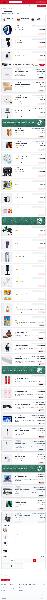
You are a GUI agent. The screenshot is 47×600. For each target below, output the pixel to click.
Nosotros (11, 584)
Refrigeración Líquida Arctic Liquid (22, 404)
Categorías (5, 5)
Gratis (32, 5)
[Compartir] (19, 34)
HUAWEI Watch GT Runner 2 (21, 27)
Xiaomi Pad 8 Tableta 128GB (21, 143)
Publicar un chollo (6, 580)
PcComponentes (42, 404)
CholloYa (43, 29)
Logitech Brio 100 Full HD (20, 456)
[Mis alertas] (39, 2)
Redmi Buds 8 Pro (18, 280)
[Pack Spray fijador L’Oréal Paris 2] (7, 380)
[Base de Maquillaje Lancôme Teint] (7, 432)
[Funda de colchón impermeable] (7, 360)
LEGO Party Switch (19, 319)
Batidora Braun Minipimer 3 (21, 443)
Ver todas (43, 556)
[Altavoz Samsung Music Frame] (7, 56)
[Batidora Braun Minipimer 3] (7, 445)
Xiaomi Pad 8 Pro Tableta (20, 502)
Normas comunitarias (23, 585)
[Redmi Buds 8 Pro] (7, 282)
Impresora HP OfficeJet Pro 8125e (22, 489)
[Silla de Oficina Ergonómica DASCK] (7, 113)
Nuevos (11, 8)
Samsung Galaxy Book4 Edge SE (22, 476)
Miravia (43, 306)
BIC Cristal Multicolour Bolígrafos (22, 293)
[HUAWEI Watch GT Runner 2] (7, 30)
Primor (43, 430)
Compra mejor (13, 5)
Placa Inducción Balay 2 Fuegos (21, 40)
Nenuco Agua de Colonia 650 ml (21, 156)
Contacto (12, 588)
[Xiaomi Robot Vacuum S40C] (7, 100)
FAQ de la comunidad (23, 584)
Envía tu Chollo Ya (42, 5)
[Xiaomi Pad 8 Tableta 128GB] (7, 146)
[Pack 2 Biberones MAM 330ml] (7, 393)
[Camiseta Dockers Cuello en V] (7, 347)
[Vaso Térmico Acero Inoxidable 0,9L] (7, 244)
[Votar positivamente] (20, 26)
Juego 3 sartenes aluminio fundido (22, 515)
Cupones (20, 5)
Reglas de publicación (32, 588)
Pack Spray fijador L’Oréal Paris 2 (22, 378)
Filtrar (44, 8)
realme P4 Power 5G (19, 130)
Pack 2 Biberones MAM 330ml (21, 391)
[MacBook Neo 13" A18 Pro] (7, 419)
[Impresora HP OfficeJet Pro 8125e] (7, 491)
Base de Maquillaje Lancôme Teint (22, 430)
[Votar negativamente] (16, 26)
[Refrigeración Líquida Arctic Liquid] (7, 406)
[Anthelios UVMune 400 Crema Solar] (7, 308)
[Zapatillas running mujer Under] (7, 73)
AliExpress (43, 97)
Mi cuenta (21, 590)
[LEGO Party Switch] (7, 321)
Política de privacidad (32, 584)
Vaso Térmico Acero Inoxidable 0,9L (22, 241)
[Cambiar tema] (37, 2)
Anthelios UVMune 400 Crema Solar (22, 306)
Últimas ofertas (3, 584)
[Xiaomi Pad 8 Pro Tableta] (7, 505)
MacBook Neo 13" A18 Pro (20, 417)
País (28, 2)
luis (44, 55)
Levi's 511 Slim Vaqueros (20, 255)
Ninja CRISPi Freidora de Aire (21, 332)
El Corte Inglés (42, 71)
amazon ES (43, 27)
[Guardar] (22, 34)
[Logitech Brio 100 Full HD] (7, 459)
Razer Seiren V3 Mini (19, 268)
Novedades (21, 588)
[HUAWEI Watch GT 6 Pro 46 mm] (7, 185)
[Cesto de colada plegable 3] (7, 198)
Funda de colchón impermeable (22, 358)
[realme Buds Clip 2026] (7, 211)
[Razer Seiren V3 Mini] (7, 270)
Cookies (30, 585)
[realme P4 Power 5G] (7, 133)
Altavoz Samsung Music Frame (21, 53)
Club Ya (20, 587)
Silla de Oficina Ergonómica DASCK (22, 110)
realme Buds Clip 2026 (19, 209)
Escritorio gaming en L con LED (21, 228)
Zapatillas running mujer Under (21, 71)
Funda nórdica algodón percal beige (23, 84)
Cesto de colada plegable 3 (21, 195)
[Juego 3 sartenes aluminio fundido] (7, 518)
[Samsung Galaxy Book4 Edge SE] (7, 478)
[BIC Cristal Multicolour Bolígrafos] (7, 295)
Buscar (24, 2)
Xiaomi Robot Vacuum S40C (21, 97)
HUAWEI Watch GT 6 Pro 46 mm (21, 182)
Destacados (5, 8)
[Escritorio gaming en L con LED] (7, 231)
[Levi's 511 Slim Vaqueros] (7, 257)
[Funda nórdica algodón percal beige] (7, 87)
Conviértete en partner (13, 586)
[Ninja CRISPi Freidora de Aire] (7, 334)
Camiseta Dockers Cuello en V (21, 345)
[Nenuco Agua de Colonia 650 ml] (7, 159)
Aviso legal (30, 587)
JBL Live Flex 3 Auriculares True (21, 169)
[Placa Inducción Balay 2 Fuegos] (7, 43)
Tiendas (26, 5)
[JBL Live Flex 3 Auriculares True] (7, 172)
